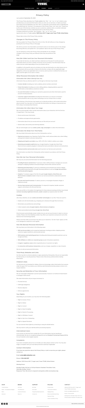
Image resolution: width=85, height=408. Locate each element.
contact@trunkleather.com (27, 355)
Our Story (20, 387)
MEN (38, 8)
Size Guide (34, 389)
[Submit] (10, 4)
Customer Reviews (22, 391)
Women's (4, 394)
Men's (3, 391)
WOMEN (44, 8)
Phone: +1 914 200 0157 (69, 393)
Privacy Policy (50, 387)
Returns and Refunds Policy (53, 394)
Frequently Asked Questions (38, 391)
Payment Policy (51, 396)
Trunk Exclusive (29, 8)
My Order (34, 387)
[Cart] (83, 4)
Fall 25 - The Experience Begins (8, 389)
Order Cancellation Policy (53, 398)
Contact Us (34, 394)
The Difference (21, 389)
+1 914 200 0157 (25, 358)
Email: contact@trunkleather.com (72, 391)
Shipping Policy (51, 391)
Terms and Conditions (52, 389)
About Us (20, 394)
